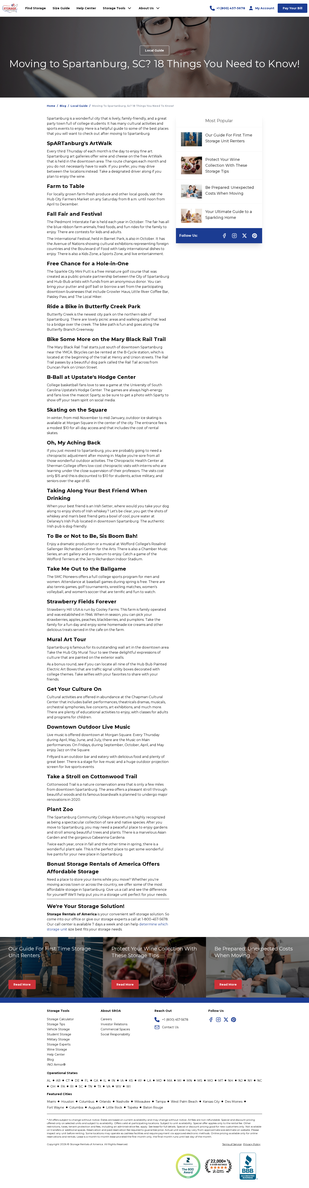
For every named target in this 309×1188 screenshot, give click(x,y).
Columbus (86, 1101)
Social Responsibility (115, 1034)
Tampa (161, 1101)
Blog (63, 105)
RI (72, 1086)
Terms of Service (232, 1144)
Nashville (122, 1101)
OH (52, 1086)
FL (86, 1080)
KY (140, 1080)
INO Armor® (56, 1064)
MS (199, 1080)
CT (68, 1080)
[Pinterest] (233, 1019)
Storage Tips (56, 1024)
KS (131, 1080)
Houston (67, 1101)
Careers (106, 1019)
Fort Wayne (55, 1107)
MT (220, 1080)
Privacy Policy (251, 1144)
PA (63, 1086)
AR (58, 1080)
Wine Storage (57, 1049)
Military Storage (58, 1039)
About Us (146, 8)
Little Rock (114, 1107)
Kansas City (211, 1101)
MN (189, 1080)
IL (104, 1080)
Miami (51, 1101)
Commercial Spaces (115, 1029)
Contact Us (170, 1027)
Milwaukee (142, 1101)
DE (77, 1080)
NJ (240, 1080)
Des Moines (233, 1101)
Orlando (105, 1101)
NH (230, 1080)
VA (108, 1086)
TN (90, 1086)
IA (122, 1080)
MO (210, 1080)
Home (51, 105)
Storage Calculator (60, 1019)
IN (113, 1080)
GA (96, 1080)
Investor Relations (114, 1024)
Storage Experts (58, 1044)
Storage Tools (114, 8)
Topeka (132, 1107)
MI (179, 1080)
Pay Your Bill (292, 8)
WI (128, 1086)
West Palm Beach (184, 1101)
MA (169, 1080)
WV (118, 1086)
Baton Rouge (153, 1107)
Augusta (94, 1107)
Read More (22, 984)
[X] (225, 1019)
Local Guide (154, 50)
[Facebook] (210, 1019)
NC (259, 1080)
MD (159, 1080)
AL (49, 1080)
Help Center (56, 1054)
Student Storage (59, 1034)
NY (250, 1080)
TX (99, 1086)
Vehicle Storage (58, 1029)
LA (149, 1080)
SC (81, 1086)
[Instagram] (218, 1019)
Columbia (76, 1107)
